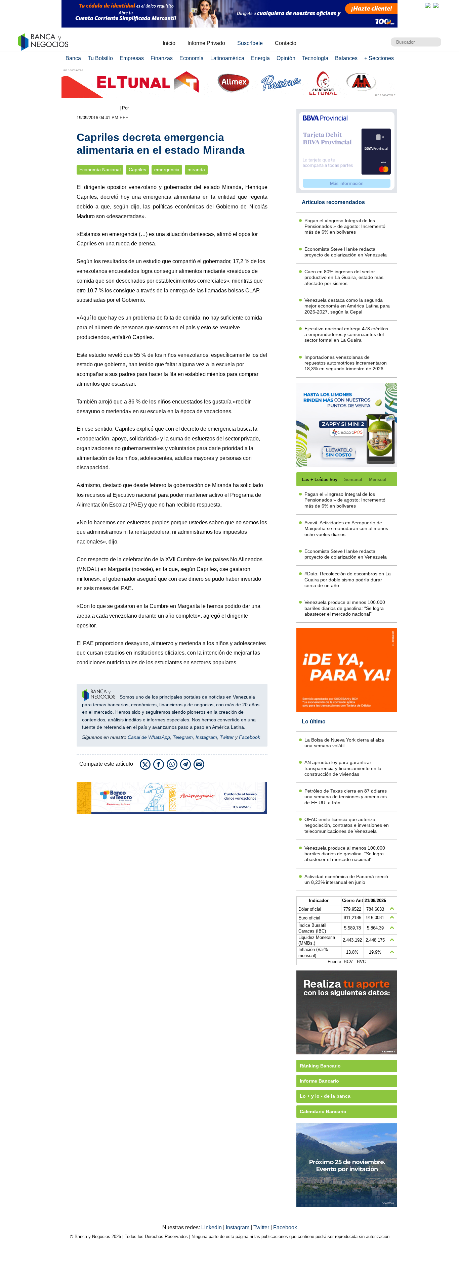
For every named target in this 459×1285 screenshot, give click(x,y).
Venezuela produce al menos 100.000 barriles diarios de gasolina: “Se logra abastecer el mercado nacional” (344, 608)
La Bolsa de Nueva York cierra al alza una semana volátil (344, 742)
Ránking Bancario (320, 1065)
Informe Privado (206, 43)
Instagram (206, 737)
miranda (196, 169)
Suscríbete (250, 43)
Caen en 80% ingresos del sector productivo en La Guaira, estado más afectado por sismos (343, 277)
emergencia (166, 169)
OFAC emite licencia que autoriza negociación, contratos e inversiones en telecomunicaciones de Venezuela (346, 825)
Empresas (132, 58)
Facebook (249, 737)
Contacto (285, 43)
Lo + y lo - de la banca (325, 1096)
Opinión (286, 58)
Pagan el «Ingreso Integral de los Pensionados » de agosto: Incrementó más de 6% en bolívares (344, 226)
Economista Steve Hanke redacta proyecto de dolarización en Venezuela (345, 251)
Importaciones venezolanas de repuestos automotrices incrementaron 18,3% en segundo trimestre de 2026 (345, 363)
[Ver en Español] (436, 5)
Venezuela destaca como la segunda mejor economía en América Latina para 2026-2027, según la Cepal (347, 306)
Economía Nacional (100, 169)
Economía (191, 58)
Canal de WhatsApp (149, 737)
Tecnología (315, 58)
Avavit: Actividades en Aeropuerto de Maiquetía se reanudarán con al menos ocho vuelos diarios (346, 528)
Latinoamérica (227, 58)
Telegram (183, 737)
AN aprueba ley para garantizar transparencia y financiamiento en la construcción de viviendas (342, 768)
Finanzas (162, 58)
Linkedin (212, 1227)
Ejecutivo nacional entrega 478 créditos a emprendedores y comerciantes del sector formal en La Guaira (346, 334)
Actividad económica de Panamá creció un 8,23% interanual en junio (346, 879)
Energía (260, 58)
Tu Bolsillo (100, 58)
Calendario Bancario (323, 1111)
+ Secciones (379, 58)
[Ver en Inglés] (427, 5)
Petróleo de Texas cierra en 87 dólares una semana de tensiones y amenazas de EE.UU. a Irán (345, 796)
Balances (346, 58)
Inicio (169, 43)
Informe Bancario (319, 1081)
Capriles (137, 169)
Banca (73, 58)
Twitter (227, 737)
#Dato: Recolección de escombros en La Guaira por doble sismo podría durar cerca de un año (347, 579)
